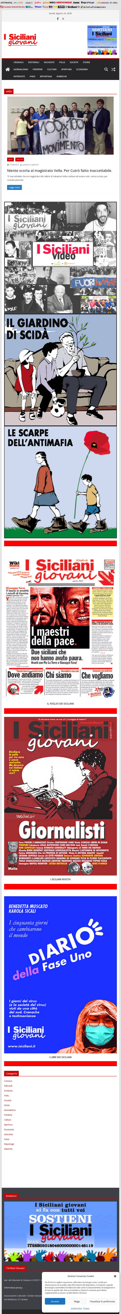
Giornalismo (21, 69)
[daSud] (46, 2)
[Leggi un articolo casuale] (113, 69)
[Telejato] (38, 7)
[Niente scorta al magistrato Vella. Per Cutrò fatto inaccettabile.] (60, 126)
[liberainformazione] (103, 2)
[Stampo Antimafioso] (30, 7)
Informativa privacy (13, 1287)
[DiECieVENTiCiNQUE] (61, 2)
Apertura (66, 69)
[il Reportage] (88, 2)
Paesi (32, 76)
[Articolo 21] (29, 2)
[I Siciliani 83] (73, 7)
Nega (77, 1301)
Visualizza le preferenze (102, 1301)
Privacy (86, 1308)
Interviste (19, 76)
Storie (86, 62)
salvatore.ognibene (30, 164)
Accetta (55, 1301)
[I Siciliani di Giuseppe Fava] (61, 7)
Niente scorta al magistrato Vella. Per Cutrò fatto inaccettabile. (59, 170)
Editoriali (33, 62)
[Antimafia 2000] (6, 2)
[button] (115, 1276)
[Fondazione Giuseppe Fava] (55, 7)
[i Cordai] (76, 2)
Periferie (37, 69)
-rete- (10, 159)
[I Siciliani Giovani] (7, 69)
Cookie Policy (76, 1308)
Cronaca (18, 62)
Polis (62, 62)
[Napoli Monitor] (113, 2)
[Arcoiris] (18, 2)
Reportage (46, 76)
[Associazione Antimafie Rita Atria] (12, 7)
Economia (82, 69)
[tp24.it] (45, 7)
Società (74, 62)
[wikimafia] (51, 7)
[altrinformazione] (93, 7)
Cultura (52, 69)
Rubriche (62, 76)
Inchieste (49, 62)
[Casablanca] (38, 2)
